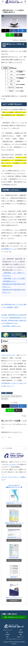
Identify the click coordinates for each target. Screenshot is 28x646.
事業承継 (21, 632)
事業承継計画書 (13, 557)
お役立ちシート (20, 636)
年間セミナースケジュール (13, 597)
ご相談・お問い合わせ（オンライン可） (13, 617)
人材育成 (7, 634)
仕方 (10, 396)
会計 (4, 393)
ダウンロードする (13, 506)
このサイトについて (7, 630)
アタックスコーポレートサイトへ (14, 639)
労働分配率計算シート (13, 537)
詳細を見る (13, 600)
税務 (21, 634)
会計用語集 (9, 393)
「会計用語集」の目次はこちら (11, 326)
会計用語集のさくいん (8, 249)
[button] (18, 35)
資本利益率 (5, 398)
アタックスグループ (7, 355)
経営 (21, 630)
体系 (14, 396)
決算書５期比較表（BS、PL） (13, 523)
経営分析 (19, 396)
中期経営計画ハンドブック (13, 503)
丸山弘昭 (5, 396)
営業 (7, 636)
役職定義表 (13, 577)
